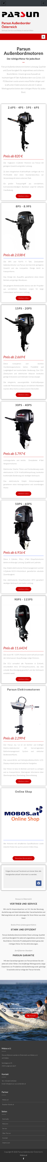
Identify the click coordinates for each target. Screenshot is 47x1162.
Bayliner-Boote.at (8, 1104)
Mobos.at (5, 1100)
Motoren (5, 1124)
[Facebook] (38, 883)
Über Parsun (6, 1133)
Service (4, 1128)
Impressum (6, 1143)
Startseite (5, 1119)
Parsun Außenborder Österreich (16, 25)
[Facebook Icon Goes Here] (23, 1158)
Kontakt (5, 1138)
